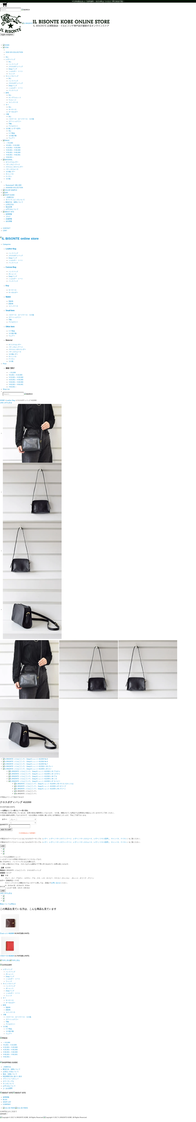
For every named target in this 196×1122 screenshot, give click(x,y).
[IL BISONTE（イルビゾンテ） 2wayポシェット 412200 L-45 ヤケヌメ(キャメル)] (43, 783)
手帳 (10, 124)
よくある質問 (7, 1088)
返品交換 (9, 207)
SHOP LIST (7, 1102)
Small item (10, 310)
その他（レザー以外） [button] (14, 128)
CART (5, 230)
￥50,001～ (10, 157)
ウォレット (12, 100)
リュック (12, 74)
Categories (7, 244)
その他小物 (12, 135)
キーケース (12, 109)
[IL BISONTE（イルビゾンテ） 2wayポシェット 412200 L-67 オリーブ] (40, 786)
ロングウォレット (15, 97)
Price (4, 364)
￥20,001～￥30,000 (13, 150)
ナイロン (9, 176)
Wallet (8, 297)
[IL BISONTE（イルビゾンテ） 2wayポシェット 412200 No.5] (25, 759)
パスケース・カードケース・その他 (21, 119)
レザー (45, 838)
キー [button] (7, 105)
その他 (8, 179)
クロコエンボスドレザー (14, 167)
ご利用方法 (10, 197)
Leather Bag (11, 249)
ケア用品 (12, 133)
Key (7, 286)
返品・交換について (10, 1074)
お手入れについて (12, 209)
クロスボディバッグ (16, 66)
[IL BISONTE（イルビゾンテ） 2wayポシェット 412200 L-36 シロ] (33, 779)
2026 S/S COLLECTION (14, 52)
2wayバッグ (13, 69)
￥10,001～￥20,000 (13, 148)
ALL (7, 57)
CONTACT (6, 228)
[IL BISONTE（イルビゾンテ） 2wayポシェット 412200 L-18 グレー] (28, 766)
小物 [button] (7, 114)
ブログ (8, 216)
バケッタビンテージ (13, 164)
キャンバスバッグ (9, 983)
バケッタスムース (12, 169)
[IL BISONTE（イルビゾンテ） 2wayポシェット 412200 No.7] (25, 764)
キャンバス (10, 174)
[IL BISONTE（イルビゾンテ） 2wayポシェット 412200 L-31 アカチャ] (34, 771)
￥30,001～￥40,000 (13, 152)
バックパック (13, 90)
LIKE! (3, 846)
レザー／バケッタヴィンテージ (60, 838)
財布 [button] (7, 93)
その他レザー (10, 171)
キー (4, 998)
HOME (2, 400)
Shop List (6, 389)
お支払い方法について (11, 1072)
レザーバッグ (7, 969)
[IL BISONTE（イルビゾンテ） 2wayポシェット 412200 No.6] (25, 761)
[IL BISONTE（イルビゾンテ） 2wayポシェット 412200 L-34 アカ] (33, 776)
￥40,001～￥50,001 (13, 155)
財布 (4, 1005)
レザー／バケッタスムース (82, 838)
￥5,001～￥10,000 (13, 145)
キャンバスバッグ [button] (12, 76)
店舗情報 (9, 219)
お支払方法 (10, 204)
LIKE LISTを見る (6, 893)
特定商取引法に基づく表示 (12, 1076)
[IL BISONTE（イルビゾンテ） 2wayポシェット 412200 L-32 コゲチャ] (34, 774)
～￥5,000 (9, 143)
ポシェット (12, 274)
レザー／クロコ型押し (102, 838)
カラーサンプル (8, 1081)
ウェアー (12, 138)
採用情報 (9, 214)
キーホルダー (13, 112)
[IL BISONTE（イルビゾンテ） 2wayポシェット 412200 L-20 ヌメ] (27, 769)
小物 (4, 1014)
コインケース (13, 102)
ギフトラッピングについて (15, 200)
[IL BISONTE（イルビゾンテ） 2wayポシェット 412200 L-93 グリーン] (40, 788)
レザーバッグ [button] (10, 59)
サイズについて (8, 1083)
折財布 (11, 304)
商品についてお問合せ (8, 904)
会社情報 (9, 221)
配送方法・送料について (14, 202)
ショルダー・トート (16, 71)
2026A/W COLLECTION (14, 187)
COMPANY (7, 1104)
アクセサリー (13, 126)
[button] (6, 47)
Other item (10, 327)
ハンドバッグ (13, 64)
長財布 (11, 301)
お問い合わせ (56, 883)
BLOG (5, 1099)
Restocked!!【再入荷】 (14, 185)
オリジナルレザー (12, 162)
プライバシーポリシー (11, 1079)
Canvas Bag (11, 267)
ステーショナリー (15, 121)
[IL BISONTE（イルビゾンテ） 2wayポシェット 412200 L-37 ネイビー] (34, 781)
